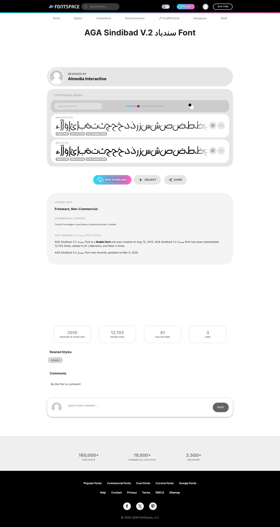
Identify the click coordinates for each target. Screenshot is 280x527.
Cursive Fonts (165, 483)
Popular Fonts (93, 483)
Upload (186, 6)
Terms (146, 492)
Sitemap (174, 492)
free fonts (88, 460)
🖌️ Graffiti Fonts (169, 18)
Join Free (222, 6)
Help (103, 492)
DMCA (160, 492)
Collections (103, 18)
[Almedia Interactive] (58, 76)
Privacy (132, 492)
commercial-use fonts (142, 460)
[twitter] (140, 506)
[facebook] (127, 506)
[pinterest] (153, 506)
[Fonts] (64, 7)
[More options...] (221, 125)
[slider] (138, 106)
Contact (116, 492)
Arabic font (103, 241)
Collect (150, 179)
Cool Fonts (143, 483)
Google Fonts (187, 483)
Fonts (56, 18)
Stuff (224, 18)
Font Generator (135, 18)
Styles (78, 18)
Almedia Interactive (87, 78)
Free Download (116, 179)
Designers (200, 18)
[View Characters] (213, 125)
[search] (100, 6)
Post (220, 407)
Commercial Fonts (119, 483)
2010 (72, 332)
